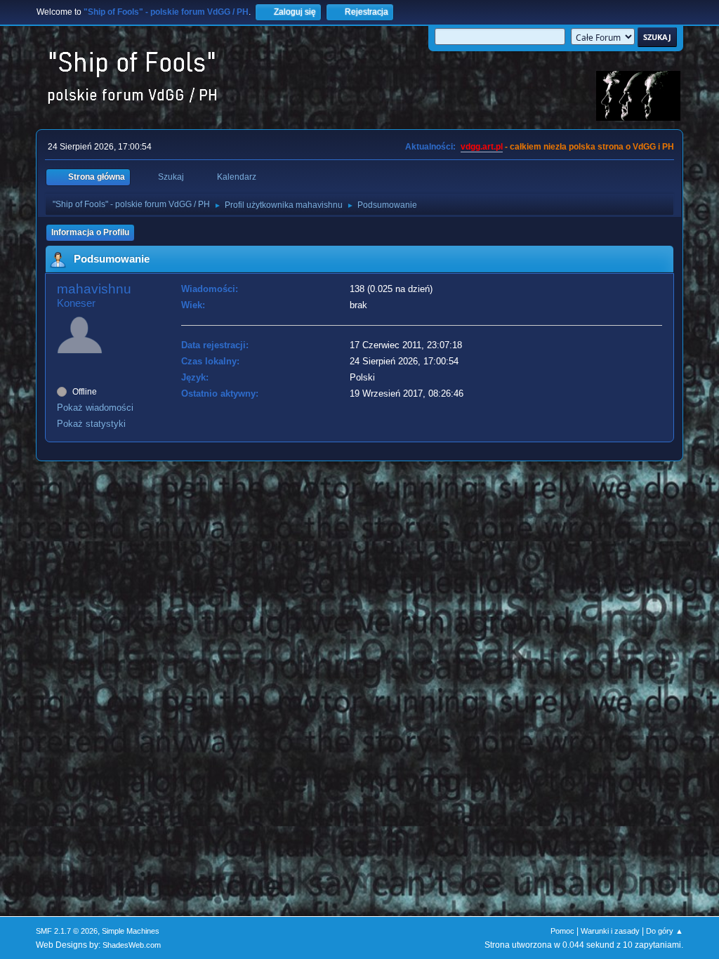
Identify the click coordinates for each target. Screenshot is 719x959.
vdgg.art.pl (482, 147)
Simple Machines (130, 931)
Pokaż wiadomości (95, 407)
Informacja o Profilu (90, 232)
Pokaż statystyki (91, 423)
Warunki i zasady (610, 931)
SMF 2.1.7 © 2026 (67, 931)
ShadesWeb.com (132, 945)
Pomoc (562, 931)
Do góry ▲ (664, 931)
